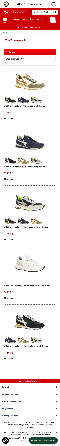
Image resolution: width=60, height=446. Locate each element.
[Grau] (36, 100)
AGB (47, 422)
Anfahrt (49, 425)
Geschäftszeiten (37, 425)
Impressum (30, 427)
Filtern (12, 52)
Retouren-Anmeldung (26, 422)
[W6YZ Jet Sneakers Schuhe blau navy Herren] (30, 142)
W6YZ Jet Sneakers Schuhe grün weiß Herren (24, 106)
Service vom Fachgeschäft (18, 425)
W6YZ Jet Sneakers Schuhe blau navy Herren (24, 166)
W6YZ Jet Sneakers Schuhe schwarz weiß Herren (26, 346)
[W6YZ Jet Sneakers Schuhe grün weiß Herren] (30, 82)
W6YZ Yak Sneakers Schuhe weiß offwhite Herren (27, 285)
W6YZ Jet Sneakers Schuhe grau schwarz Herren (26, 227)
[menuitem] (5, 20)
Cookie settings (10, 422)
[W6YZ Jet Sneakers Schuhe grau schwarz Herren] (30, 203)
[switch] (53, 4)
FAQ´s (53, 422)
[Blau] (23, 100)
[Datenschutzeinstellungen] (5, 440)
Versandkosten (45, 432)
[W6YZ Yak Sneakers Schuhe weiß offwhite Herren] (30, 263)
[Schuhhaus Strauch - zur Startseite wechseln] (15, 12)
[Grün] (23, 160)
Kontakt (40, 422)
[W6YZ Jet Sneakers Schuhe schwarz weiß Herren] (30, 322)
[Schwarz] (10, 100)
